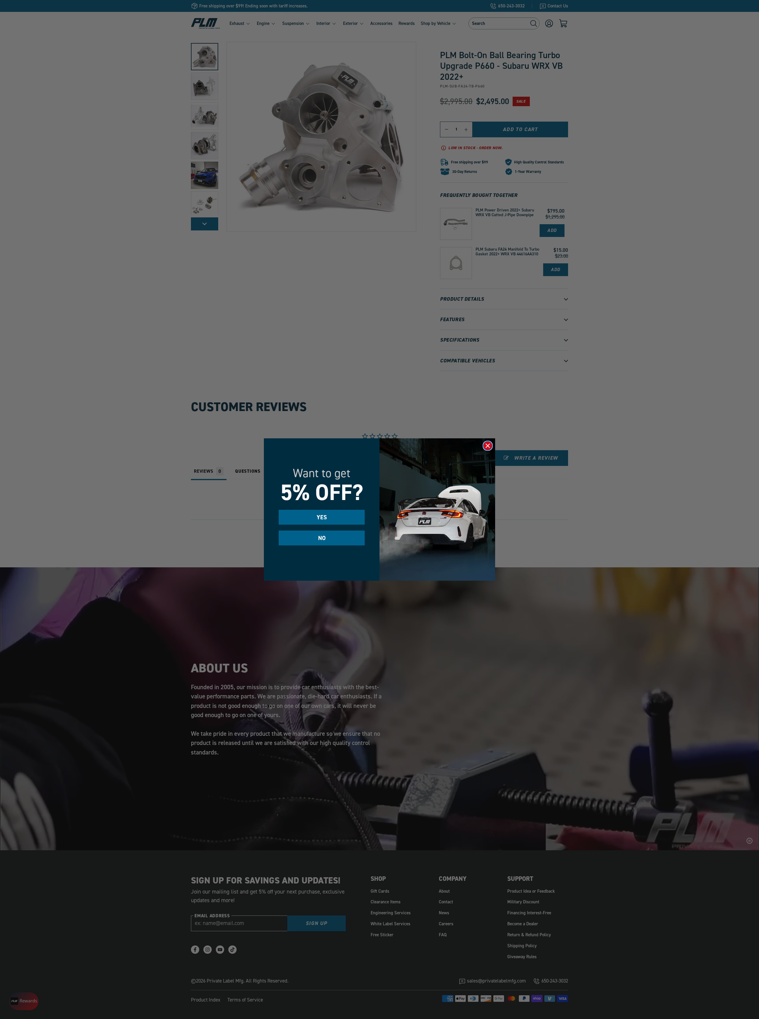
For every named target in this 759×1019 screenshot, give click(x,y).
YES (322, 517)
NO (322, 538)
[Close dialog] (487, 445)
